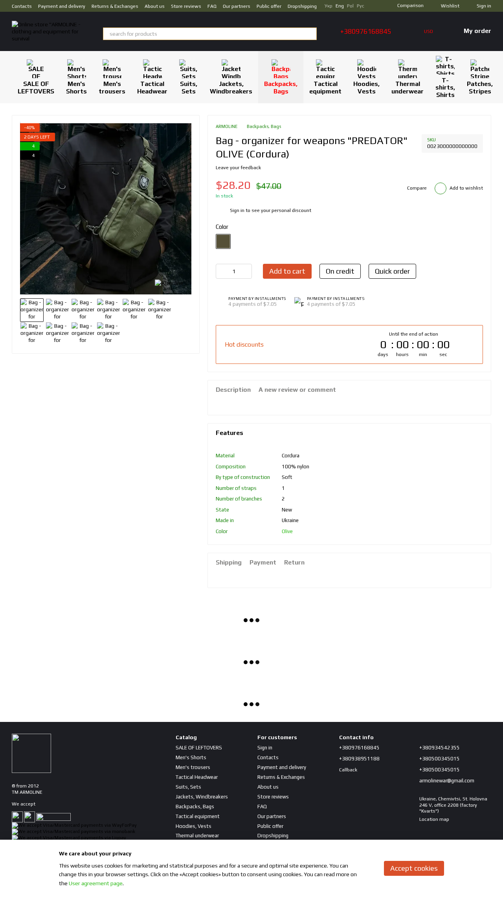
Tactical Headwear (152, 87)
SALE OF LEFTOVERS (36, 87)
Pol (350, 6)
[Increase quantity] (246, 271)
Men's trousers (112, 87)
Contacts (22, 6)
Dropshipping (302, 6)
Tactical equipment (325, 87)
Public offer (269, 6)
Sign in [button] (237, 210)
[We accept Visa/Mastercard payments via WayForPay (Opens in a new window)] (74, 825)
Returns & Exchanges (115, 6)
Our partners (236, 6)
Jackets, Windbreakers (231, 87)
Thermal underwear (407, 87)
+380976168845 (365, 31)
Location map (434, 819)
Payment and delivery (61, 6)
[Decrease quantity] (221, 271)
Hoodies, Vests (366, 87)
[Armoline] (169, 283)
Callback (348, 770)
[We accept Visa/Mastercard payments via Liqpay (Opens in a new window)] (69, 837)
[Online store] (31, 753)
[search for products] (310, 33)
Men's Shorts (76, 87)
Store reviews (186, 6)
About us (155, 6)
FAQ (212, 6)
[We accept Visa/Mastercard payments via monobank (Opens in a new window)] (73, 831)
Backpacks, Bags (280, 87)
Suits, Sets (188, 87)
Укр (328, 6)
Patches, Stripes (480, 87)
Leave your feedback (238, 167)
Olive (287, 531)
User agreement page (96, 883)
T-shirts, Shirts (445, 88)
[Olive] (223, 241)
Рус (360, 6)
